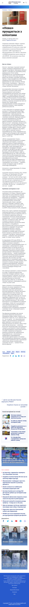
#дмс (12, 353)
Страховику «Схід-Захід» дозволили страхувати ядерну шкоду (18, 433)
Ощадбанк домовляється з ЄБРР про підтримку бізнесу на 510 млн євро (18, 427)
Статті (4, 25)
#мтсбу (23, 351)
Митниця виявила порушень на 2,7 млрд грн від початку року (18, 416)
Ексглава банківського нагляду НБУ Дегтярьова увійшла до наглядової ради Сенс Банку (14, 492)
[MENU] (2, 2)
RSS (14, 594)
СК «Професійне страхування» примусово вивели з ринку (18, 439)
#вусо (17, 351)
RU (24, 2)
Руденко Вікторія (11, 40)
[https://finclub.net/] (14, 2)
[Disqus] (14, 377)
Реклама (14, 587)
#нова (8, 351)
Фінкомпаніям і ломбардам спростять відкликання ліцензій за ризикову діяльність (14, 482)
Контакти (14, 592)
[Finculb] (3, 521)
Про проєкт (14, 585)
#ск (13, 351)
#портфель (6, 353)
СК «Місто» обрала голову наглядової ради (18, 421)
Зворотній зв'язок (14, 590)
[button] (26, 3)
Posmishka (17, 604)
